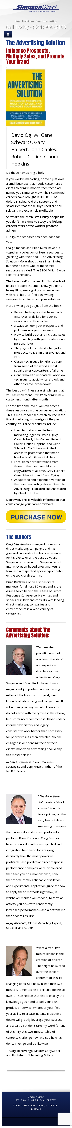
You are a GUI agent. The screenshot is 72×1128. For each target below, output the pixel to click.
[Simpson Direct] (36, 8)
